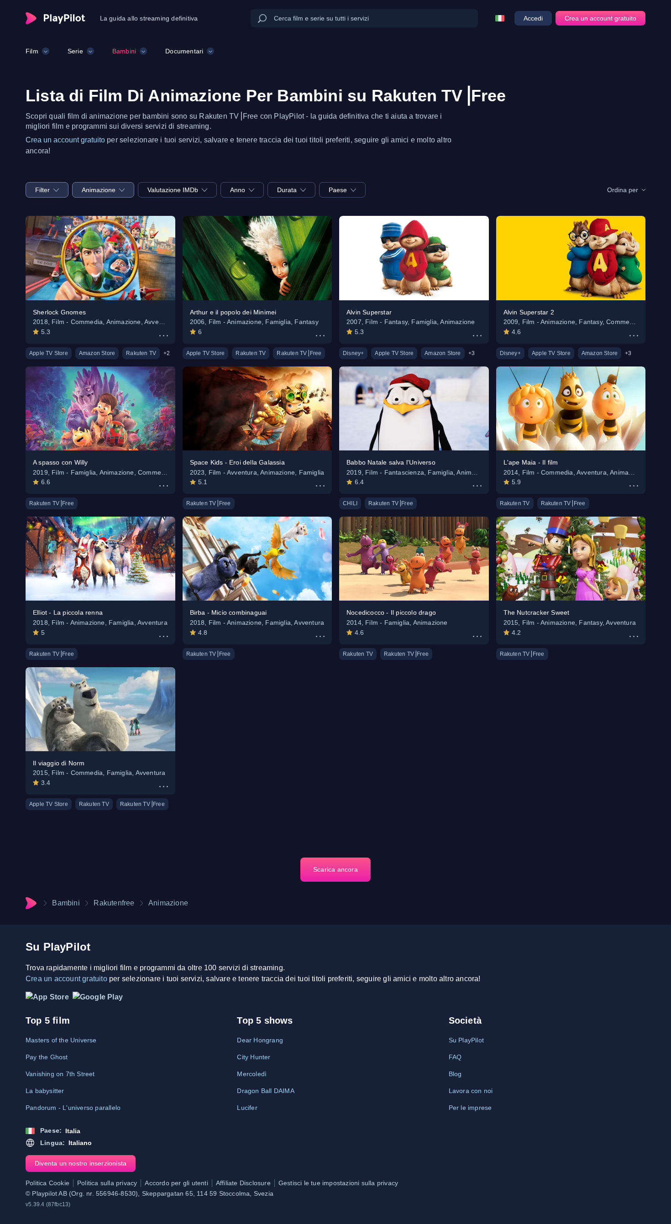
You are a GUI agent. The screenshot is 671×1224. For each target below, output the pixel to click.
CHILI (350, 503)
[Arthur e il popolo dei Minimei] (257, 258)
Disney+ (353, 353)
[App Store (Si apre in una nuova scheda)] (47, 999)
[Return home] (55, 18)
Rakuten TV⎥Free (299, 353)
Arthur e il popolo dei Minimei (233, 312)
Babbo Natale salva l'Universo (390, 462)
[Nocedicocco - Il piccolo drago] (414, 559)
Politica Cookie (47, 1183)
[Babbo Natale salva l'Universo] (414, 408)
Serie (75, 51)
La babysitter (45, 1090)
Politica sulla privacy (107, 1183)
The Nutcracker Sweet (536, 612)
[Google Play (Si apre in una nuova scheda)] (98, 999)
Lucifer (247, 1107)
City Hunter (253, 1057)
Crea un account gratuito (600, 18)
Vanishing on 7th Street (60, 1074)
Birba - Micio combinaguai (228, 612)
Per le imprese (470, 1107)
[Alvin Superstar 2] (571, 258)
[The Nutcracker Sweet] (571, 559)
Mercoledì (252, 1074)
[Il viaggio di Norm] (100, 709)
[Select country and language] (500, 18)
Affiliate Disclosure (243, 1183)
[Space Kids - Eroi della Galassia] (257, 408)
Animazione (98, 190)
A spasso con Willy (60, 462)
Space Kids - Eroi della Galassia (237, 462)
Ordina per (622, 190)
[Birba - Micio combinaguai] (257, 559)
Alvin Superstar (369, 312)
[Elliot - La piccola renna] (100, 559)
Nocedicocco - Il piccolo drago (391, 612)
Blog (455, 1074)
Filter (42, 190)
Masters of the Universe (61, 1040)
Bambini (124, 51)
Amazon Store (97, 353)
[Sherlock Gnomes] (100, 258)
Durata (287, 190)
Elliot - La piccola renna (68, 612)
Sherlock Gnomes (59, 312)
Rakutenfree (114, 903)
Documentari (184, 51)
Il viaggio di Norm (59, 763)
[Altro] (163, 336)
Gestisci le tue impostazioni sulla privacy (338, 1183)
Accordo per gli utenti (176, 1183)
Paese (338, 190)
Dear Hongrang (260, 1040)
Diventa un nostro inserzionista (80, 1163)
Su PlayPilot (466, 1040)
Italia (72, 1131)
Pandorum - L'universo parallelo (73, 1107)
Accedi (533, 18)
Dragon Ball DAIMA (265, 1090)
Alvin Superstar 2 (528, 312)
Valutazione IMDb (172, 190)
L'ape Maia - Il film (530, 462)
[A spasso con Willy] (100, 408)
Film (32, 51)
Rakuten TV (141, 353)
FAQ (455, 1057)
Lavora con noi (471, 1090)
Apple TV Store (48, 353)
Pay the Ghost (47, 1057)
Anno (237, 190)
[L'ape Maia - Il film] (571, 408)
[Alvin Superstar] (414, 258)
